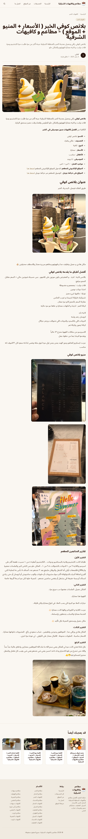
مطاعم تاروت (16, 813)
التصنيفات (37, 4)
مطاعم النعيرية (15, 797)
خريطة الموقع (59, 803)
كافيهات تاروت (15, 819)
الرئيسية (47, 4)
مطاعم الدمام (38, 794)
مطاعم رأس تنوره (15, 807)
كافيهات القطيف (36, 823)
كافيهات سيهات (15, 803)
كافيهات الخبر (73, 14)
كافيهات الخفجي (15, 810)
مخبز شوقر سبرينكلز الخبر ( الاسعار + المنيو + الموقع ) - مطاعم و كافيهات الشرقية (77, 757)
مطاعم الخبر (38, 791)
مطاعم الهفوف (15, 794)
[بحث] (4, 4)
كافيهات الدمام (37, 803)
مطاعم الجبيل (37, 807)
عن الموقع (27, 4)
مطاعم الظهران (37, 813)
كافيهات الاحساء (37, 819)
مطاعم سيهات (15, 791)
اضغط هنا (31, 168)
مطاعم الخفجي (15, 800)
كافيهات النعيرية (15, 816)
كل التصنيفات (59, 794)
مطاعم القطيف (37, 810)
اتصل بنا (17, 4)
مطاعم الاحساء (37, 800)
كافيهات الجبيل (37, 816)
